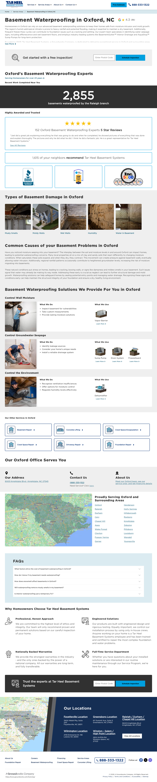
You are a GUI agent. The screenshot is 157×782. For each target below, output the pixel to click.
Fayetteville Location (76, 716)
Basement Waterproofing (42, 762)
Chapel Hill (100, 521)
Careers (34, 758)
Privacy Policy (108, 776)
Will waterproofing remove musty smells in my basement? (39, 587)
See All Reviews (18, 145)
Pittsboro (128, 529)
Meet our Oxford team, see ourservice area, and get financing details (134, 482)
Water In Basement (125, 233)
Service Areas (44, 5)
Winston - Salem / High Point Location (104, 732)
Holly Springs (130, 509)
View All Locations (132, 736)
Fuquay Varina (102, 537)
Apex (97, 525)
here (91, 486)
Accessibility (136, 776)
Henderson (129, 505)
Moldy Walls (38, 233)
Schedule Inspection (130, 58)
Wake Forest (101, 529)
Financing (61, 758)
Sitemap (145, 776)
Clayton (98, 533)
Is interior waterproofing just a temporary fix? (33, 594)
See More (10, 44)
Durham (98, 513)
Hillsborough (130, 513)
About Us (58, 5)
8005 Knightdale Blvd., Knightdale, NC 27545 (26, 481)
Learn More (100, 324)
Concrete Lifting (84, 762)
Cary (97, 517)
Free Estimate (119, 5)
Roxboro (128, 517)
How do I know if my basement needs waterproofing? (37, 575)
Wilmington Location (75, 731)
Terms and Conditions (122, 776)
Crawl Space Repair (65, 762)
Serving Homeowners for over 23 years (24, 78)
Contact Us (70, 5)
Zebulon (128, 525)
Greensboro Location (105, 716)
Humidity (92, 233)
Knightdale (129, 521)
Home (7, 12)
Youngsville (129, 541)
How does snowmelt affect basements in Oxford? (35, 581)
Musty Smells (11, 233)
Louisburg (128, 533)
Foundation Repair (13, 762)
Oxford (98, 505)
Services (30, 5)
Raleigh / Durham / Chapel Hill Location (133, 718)
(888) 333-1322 (77, 483)
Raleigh (98, 509)
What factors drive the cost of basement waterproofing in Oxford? (42, 569)
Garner (98, 541)
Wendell (128, 537)
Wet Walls (65, 233)
